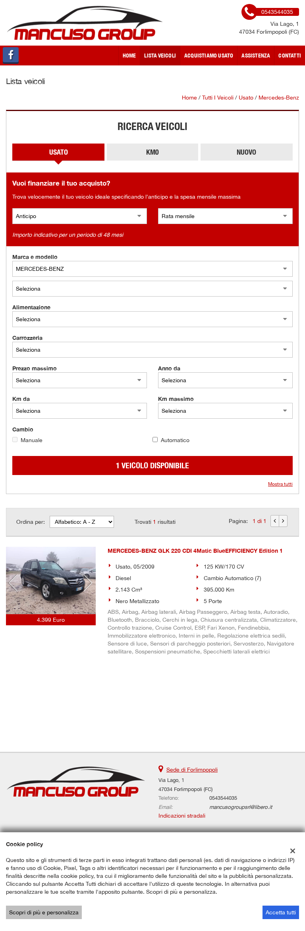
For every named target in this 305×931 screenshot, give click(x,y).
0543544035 (223, 798)
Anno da (169, 368)
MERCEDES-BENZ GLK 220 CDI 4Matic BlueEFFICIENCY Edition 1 (195, 550)
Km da (21, 398)
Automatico (175, 440)
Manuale (31, 440)
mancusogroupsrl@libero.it (240, 807)
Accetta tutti (281, 912)
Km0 (152, 152)
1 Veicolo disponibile (152, 465)
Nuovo (246, 152)
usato (246, 97)
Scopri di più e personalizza (44, 912)
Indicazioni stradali (181, 815)
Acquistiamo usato (208, 55)
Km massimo (176, 398)
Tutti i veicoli (218, 97)
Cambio (22, 429)
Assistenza (255, 55)
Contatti (289, 55)
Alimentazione (31, 307)
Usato (58, 152)
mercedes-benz (279, 97)
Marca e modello (35, 256)
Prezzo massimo (34, 368)
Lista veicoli (160, 55)
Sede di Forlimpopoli (192, 769)
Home (129, 55)
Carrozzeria (27, 337)
